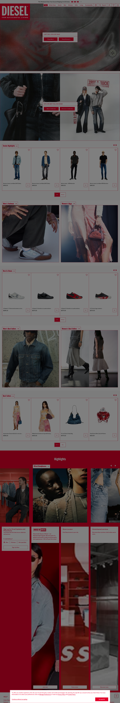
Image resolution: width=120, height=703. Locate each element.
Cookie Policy (71, 694)
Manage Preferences (45, 694)
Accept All (102, 699)
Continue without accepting (19, 699)
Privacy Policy (61, 694)
